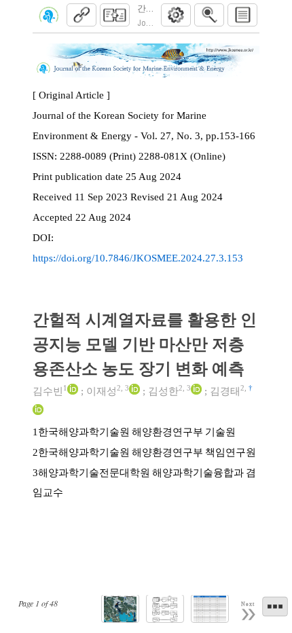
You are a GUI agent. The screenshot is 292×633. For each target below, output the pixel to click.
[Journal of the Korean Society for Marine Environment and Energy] (49, 14)
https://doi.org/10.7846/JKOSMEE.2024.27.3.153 (138, 258)
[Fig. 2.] (165, 608)
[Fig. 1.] (120, 608)
